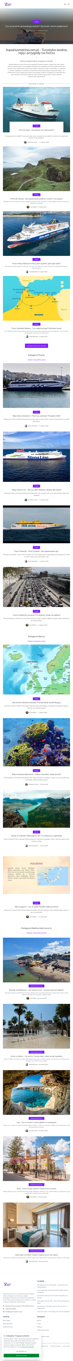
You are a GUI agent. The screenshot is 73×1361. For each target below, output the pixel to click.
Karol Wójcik (6, 1320)
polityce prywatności (28, 1347)
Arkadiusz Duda (7, 1327)
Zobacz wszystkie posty (36, 360)
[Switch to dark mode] (65, 4)
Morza (36, 699)
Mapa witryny (66, 1346)
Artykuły (40, 1281)
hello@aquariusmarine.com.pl (13, 1311)
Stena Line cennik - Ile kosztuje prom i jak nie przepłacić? (53, 1311)
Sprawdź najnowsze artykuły (36, 346)
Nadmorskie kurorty (36, 986)
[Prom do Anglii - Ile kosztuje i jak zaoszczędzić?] (36, 109)
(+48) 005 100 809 (10, 1309)
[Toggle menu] (68, 4)
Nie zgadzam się (21, 1351)
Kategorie (41, 1317)
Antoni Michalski (7, 1323)
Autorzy (6, 1317)
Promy (36, 22)
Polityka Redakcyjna (55, 1346)
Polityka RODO (44, 1346)
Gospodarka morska (43, 1336)
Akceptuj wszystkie (21, 1355)
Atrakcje (39, 1327)
